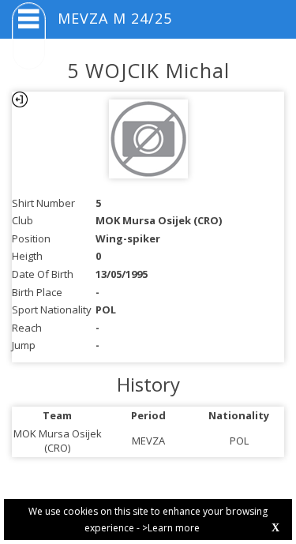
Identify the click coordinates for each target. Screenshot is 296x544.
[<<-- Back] (20, 99)
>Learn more (171, 528)
